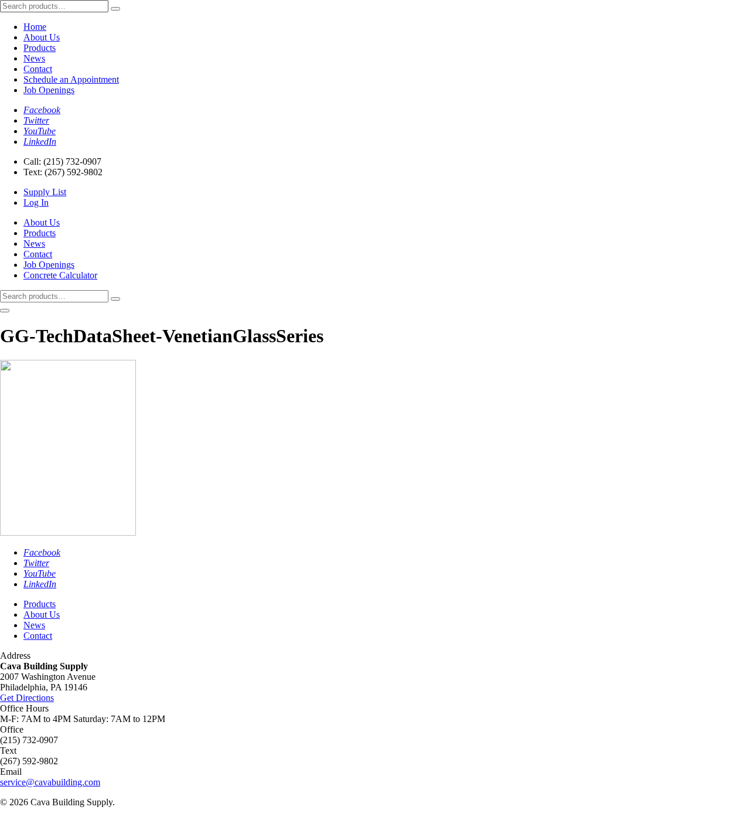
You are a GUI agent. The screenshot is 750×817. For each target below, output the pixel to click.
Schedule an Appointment (71, 79)
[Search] (115, 9)
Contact (37, 69)
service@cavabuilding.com (50, 782)
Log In (36, 202)
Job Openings (48, 90)
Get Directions (27, 698)
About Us (41, 37)
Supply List (44, 192)
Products (39, 48)
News (34, 58)
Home (34, 27)
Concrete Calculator (60, 275)
